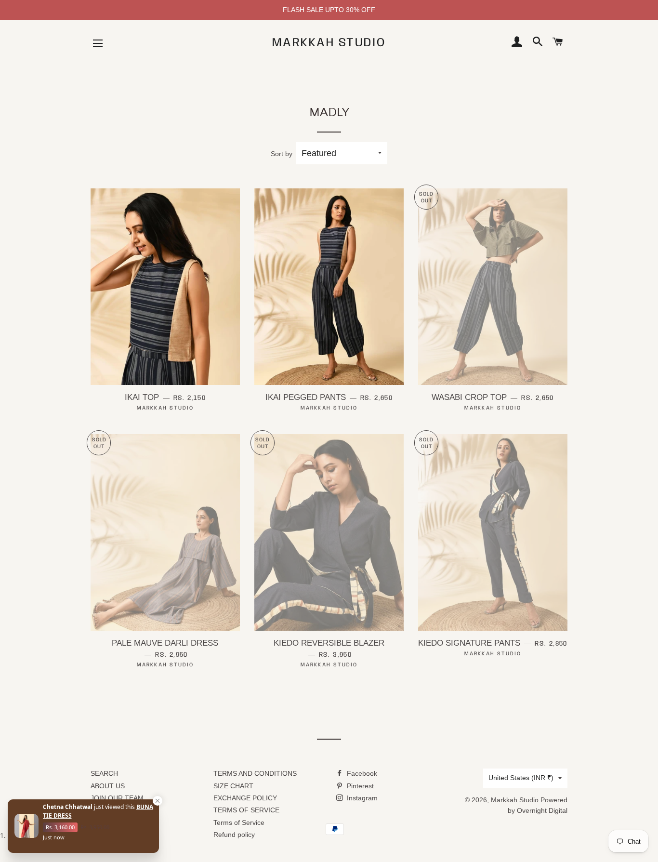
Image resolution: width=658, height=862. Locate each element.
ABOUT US (108, 786)
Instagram (361, 798)
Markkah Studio (329, 43)
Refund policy (234, 834)
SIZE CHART (233, 786)
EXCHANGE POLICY (245, 798)
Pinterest (359, 786)
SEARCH (104, 773)
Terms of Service (238, 822)
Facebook (361, 773)
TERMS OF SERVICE (246, 810)
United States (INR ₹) (520, 778)
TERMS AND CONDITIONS (255, 773)
